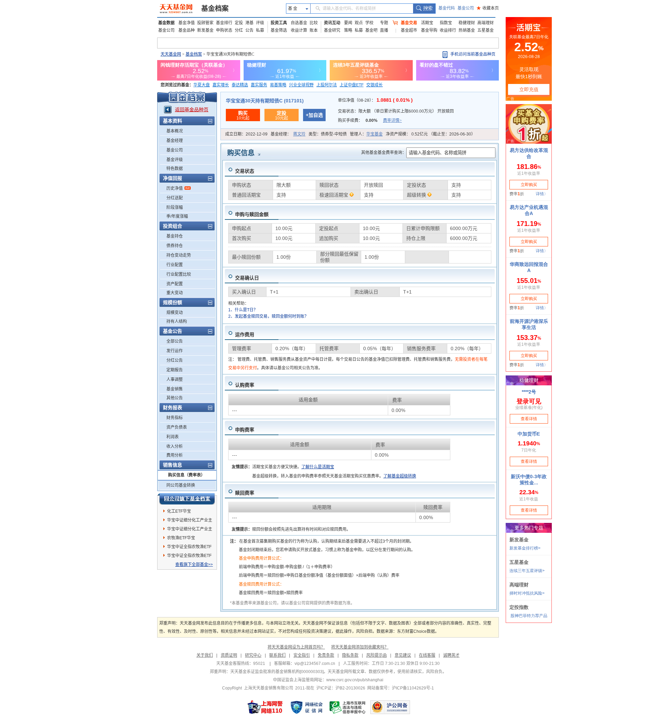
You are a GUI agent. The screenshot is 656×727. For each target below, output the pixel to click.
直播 (384, 30)
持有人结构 (176, 321)
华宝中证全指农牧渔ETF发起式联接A (189, 547)
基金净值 (186, 22)
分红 (239, 30)
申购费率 (244, 429)
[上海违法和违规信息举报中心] (348, 707)
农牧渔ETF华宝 (181, 538)
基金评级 (174, 159)
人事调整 (174, 379)
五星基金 (485, 30)
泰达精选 (240, 85)
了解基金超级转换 (399, 476)
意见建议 (403, 655)
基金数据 (166, 22)
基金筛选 (279, 30)
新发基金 (205, 30)
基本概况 (174, 131)
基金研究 (332, 30)
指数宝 (446, 22)
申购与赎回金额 (252, 214)
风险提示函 (376, 655)
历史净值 (174, 188)
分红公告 (174, 360)
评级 (260, 22)
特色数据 (174, 168)
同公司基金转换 (180, 485)
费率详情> (392, 120)
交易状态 (244, 171)
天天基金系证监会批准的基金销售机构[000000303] (277, 671)
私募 (260, 30)
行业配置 (174, 264)
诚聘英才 (451, 655)
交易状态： (396, 111)
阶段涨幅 (174, 207)
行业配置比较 (178, 274)
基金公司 (465, 8)
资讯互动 (332, 22)
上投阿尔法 (326, 85)
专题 (384, 22)
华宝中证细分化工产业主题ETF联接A (189, 521)
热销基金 (467, 30)
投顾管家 (205, 22)
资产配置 (174, 284)
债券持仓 (174, 245)
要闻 (348, 22)
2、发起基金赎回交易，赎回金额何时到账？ (268, 316)
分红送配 (174, 198)
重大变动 (174, 292)
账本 (314, 30)
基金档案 (215, 8)
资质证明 (229, 655)
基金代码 (446, 8)
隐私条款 (350, 655)
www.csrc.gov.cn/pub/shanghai (354, 680)
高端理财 (485, 22)
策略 (348, 30)
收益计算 (299, 30)
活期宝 (427, 22)
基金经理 (174, 140)
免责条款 (326, 655)
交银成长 (374, 85)
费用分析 (174, 455)
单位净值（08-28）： (375, 100)
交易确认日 (247, 278)
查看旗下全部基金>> (194, 564)
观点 (359, 22)
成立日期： (246, 134)
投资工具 (279, 22)
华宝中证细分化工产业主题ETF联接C (189, 530)
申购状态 (224, 30)
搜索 (424, 8)
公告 (249, 30)
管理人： (366, 134)
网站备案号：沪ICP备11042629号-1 (400, 688)
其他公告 (174, 398)
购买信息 (241, 153)
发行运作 (174, 350)
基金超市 (409, 30)
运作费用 (244, 334)
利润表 (172, 436)
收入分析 (174, 446)
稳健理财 (467, 22)
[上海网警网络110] (265, 707)
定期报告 (174, 370)
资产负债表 (176, 427)
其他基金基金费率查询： (383, 152)
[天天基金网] (176, 8)
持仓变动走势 (178, 255)
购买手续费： (370, 120)
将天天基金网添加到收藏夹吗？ (359, 647)
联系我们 (277, 655)
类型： (328, 134)
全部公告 (174, 341)
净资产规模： (430, 134)
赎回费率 (244, 493)
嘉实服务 (259, 85)
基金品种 (186, 30)
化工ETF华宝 (179, 511)
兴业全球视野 (301, 85)
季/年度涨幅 (177, 216)
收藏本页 (488, 8)
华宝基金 (374, 134)
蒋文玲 (299, 134)
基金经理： (288, 134)
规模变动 (174, 312)
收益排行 (448, 30)
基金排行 (224, 22)
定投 (239, 22)
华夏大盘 (201, 85)
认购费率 (244, 385)
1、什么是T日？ (243, 310)
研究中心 (253, 655)
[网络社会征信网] (306, 707)
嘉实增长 (221, 85)
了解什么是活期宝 (317, 467)
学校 (369, 22)
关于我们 (204, 655)
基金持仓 (174, 236)
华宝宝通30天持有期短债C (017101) (265, 100)
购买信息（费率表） (186, 475)
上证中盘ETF (352, 85)
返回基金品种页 (191, 109)
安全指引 (301, 655)
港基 (249, 22)
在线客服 (427, 655)
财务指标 (174, 417)
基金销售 (174, 389)
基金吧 (371, 30)
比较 (314, 22)
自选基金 (299, 22)
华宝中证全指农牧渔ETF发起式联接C (189, 556)
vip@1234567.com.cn (315, 663)
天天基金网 (171, 54)
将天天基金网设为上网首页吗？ (296, 647)
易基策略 (278, 85)
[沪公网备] (390, 707)
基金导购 (429, 30)
